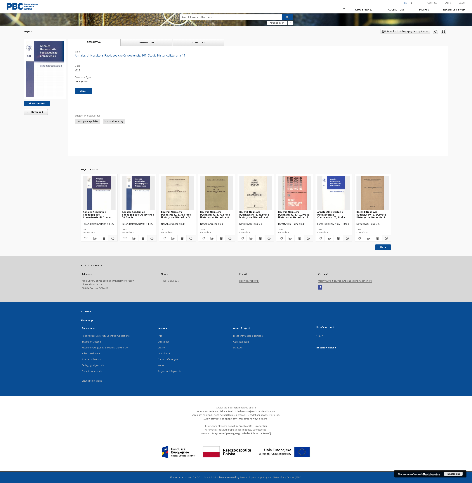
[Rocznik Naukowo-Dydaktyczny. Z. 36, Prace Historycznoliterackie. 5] (177, 193)
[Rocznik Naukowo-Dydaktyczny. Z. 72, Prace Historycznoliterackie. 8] (216, 193)
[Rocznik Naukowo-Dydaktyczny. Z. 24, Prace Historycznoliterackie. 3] (373, 193)
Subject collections (92, 353)
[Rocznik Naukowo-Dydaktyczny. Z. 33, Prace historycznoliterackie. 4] (256, 193)
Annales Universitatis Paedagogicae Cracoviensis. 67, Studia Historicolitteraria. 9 (331, 214)
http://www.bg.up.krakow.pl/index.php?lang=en (343, 280)
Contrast (432, 2)
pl (411, 3)
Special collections (91, 359)
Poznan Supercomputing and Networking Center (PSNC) (271, 477)
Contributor (164, 353)
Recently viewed (454, 9)
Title (160, 335)
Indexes (424, 9)
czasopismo (81, 81)
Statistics (237, 347)
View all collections (92, 380)
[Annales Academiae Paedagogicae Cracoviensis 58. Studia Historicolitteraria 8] (138, 193)
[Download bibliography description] (94, 238)
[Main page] (344, 10)
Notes (161, 365)
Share (448, 2)
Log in (319, 335)
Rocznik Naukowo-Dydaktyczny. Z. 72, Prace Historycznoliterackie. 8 (215, 214)
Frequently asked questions (248, 335)
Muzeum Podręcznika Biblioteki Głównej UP (105, 347)
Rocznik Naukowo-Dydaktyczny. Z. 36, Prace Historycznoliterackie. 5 (176, 214)
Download (37, 112)
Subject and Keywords (169, 371)
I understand (453, 473)
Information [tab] (146, 42)
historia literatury (114, 121)
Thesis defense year (168, 359)
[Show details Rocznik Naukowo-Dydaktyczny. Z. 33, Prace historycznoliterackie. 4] (268, 238)
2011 (77, 69)
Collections (396, 9)
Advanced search (277, 23)
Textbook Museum (92, 341)
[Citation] (443, 31)
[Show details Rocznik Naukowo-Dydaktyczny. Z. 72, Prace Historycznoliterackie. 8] (229, 238)
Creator (162, 347)
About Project (364, 9)
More (383, 247)
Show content (37, 103)
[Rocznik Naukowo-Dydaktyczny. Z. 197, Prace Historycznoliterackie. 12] (294, 193)
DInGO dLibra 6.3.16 (204, 477)
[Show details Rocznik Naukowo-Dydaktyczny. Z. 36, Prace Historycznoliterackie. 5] (190, 238)
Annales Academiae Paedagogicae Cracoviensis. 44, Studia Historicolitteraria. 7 (97, 214)
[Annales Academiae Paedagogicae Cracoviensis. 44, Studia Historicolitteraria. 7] (99, 193)
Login (462, 2)
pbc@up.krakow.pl (249, 280)
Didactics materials (92, 371)
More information (431, 474)
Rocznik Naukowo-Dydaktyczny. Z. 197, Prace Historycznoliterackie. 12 (293, 214)
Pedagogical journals (93, 365)
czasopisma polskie (87, 121)
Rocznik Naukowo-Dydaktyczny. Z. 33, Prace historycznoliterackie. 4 (254, 214)
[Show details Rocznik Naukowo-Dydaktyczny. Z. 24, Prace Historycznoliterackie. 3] (385, 238)
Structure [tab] (198, 42)
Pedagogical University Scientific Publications (106, 335)
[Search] (287, 17)
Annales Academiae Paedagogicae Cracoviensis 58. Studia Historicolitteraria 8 (138, 214)
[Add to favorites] (435, 31)
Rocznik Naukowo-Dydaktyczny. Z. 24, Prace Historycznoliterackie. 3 (371, 214)
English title (164, 341)
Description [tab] (94, 42)
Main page (87, 320)
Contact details (241, 341)
